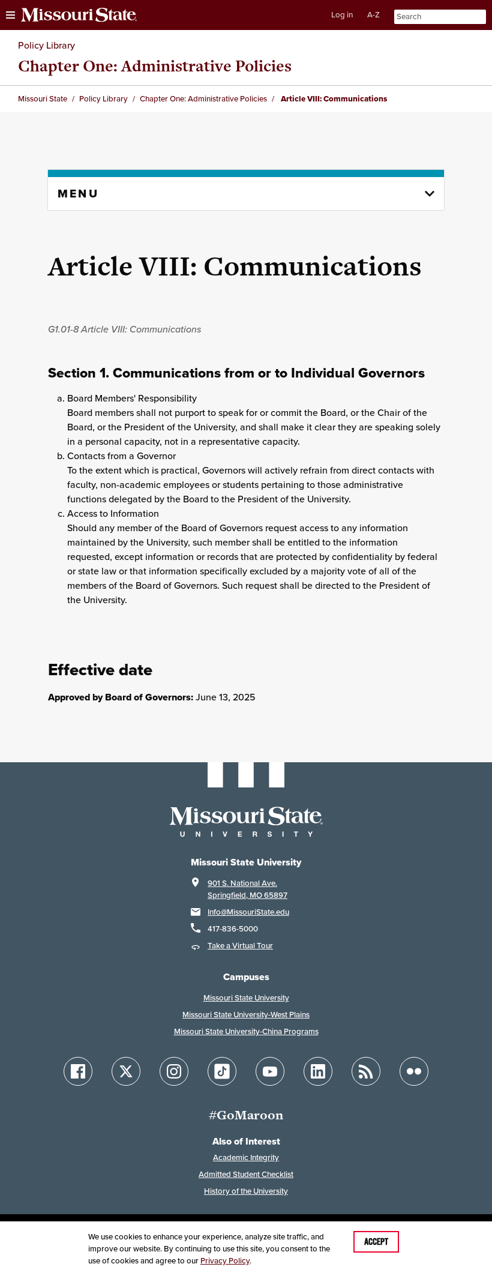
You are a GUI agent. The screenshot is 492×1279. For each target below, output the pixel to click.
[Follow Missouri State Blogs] (366, 1071)
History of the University (246, 1191)
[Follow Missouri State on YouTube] (270, 1071)
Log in (342, 14)
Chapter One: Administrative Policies (155, 66)
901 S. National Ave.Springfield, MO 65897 (247, 889)
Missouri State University (246, 998)
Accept (376, 1241)
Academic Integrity (246, 1157)
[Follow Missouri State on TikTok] (222, 1071)
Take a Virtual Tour (240, 945)
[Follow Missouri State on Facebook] (78, 1071)
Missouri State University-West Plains (246, 1014)
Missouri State (42, 98)
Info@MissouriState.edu (248, 912)
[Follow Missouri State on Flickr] (414, 1071)
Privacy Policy (225, 1260)
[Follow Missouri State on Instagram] (174, 1071)
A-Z (373, 14)
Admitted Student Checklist (246, 1174)
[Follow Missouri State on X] (126, 1071)
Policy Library (46, 45)
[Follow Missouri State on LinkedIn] (318, 1071)
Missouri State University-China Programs (246, 1031)
